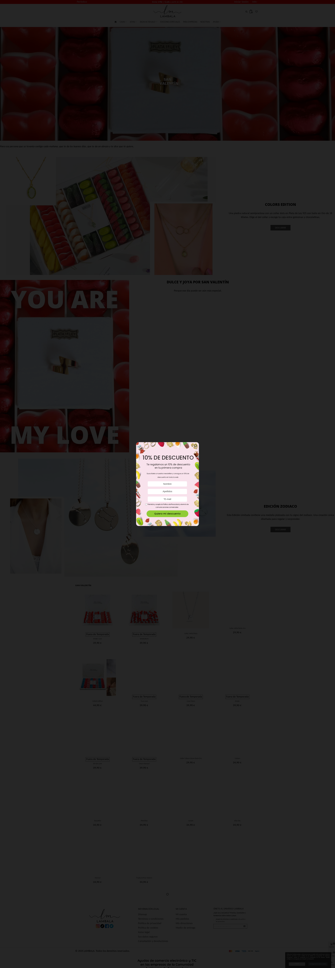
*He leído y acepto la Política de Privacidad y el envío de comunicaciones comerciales (168, 505)
